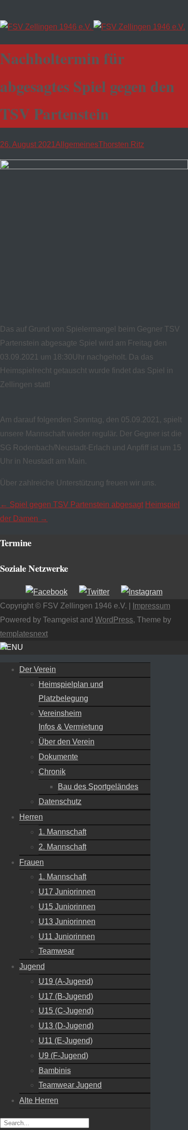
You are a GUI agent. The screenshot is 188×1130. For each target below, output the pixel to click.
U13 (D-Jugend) (66, 1026)
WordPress (114, 620)
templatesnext (24, 634)
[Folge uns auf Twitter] (94, 592)
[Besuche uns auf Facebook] (46, 592)
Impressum (151, 606)
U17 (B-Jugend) (66, 996)
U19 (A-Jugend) (66, 981)
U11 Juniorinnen (67, 936)
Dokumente (58, 757)
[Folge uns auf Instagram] (141, 592)
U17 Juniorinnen (67, 892)
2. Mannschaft (62, 847)
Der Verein (37, 669)
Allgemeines (76, 144)
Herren (31, 817)
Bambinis (55, 1070)
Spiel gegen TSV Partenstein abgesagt (71, 504)
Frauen (31, 862)
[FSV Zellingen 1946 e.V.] (92, 27)
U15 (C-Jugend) (66, 1011)
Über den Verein (66, 742)
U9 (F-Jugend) (63, 1055)
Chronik (52, 771)
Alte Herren (38, 1100)
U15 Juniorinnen (67, 906)
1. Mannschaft (62, 832)
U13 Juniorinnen (67, 921)
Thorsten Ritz (121, 144)
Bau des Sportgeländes (98, 786)
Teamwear (56, 951)
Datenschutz (60, 801)
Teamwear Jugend (70, 1085)
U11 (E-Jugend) (66, 1040)
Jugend (32, 966)
